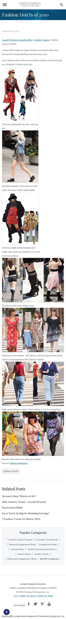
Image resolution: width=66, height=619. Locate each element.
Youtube (49, 604)
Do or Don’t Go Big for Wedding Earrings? (25, 513)
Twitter (35, 604)
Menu (4, 4)
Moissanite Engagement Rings (22, 558)
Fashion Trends (41, 40)
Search (61, 4)
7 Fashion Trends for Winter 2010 (21, 518)
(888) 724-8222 (27, 596)
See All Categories (49, 558)
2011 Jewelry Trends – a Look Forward (24, 501)
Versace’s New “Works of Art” (19, 496)
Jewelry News (24, 554)
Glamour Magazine (18, 463)
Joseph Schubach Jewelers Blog (17, 40)
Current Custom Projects (20, 539)
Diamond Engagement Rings (22, 544)
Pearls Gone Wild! (12, 507)
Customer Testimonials (47, 539)
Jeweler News (17, 549)
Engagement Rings (48, 544)
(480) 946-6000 (45, 596)
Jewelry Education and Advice (41, 549)
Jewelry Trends (41, 554)
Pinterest (42, 604)
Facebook (28, 604)
